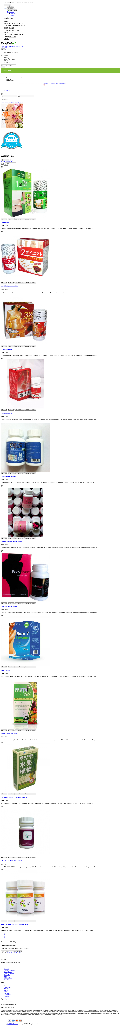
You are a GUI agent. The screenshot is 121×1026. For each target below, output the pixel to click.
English (15, 10)
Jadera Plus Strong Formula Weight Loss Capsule (15, 924)
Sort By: (3, 163)
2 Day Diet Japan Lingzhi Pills (9, 286)
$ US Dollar (10, 6)
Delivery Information (9, 970)
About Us (6, 969)
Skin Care (14, 102)
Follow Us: (4, 953)
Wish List (6, 996)
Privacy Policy (8, 972)
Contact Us (7, 975)
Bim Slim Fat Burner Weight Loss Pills (11, 541)
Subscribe (19, 951)
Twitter (14, 953)
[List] (12, 160)
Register (13, 13)
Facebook (9, 953)
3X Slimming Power (6, 349)
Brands (6, 985)
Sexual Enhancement (6, 102)
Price (2, 94)
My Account (7, 994)
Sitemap (6, 976)
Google (18, 953)
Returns (6, 991)
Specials (6, 990)
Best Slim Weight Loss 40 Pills (9, 476)
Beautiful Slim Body (6, 413)
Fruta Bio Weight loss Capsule (9, 733)
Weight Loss (7, 90)
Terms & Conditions (9, 973)
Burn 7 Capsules (5, 670)
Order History (7, 993)
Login (12, 15)
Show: (2, 164)
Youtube (22, 953)
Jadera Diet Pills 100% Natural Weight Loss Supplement (16, 860)
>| (4, 939)
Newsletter (7, 979)
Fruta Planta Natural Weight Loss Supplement (14, 797)
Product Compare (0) (6, 161)
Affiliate (6, 988)
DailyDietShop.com (12, 1024)
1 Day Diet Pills (5, 222)
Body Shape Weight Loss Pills (9, 606)
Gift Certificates (8, 978)
